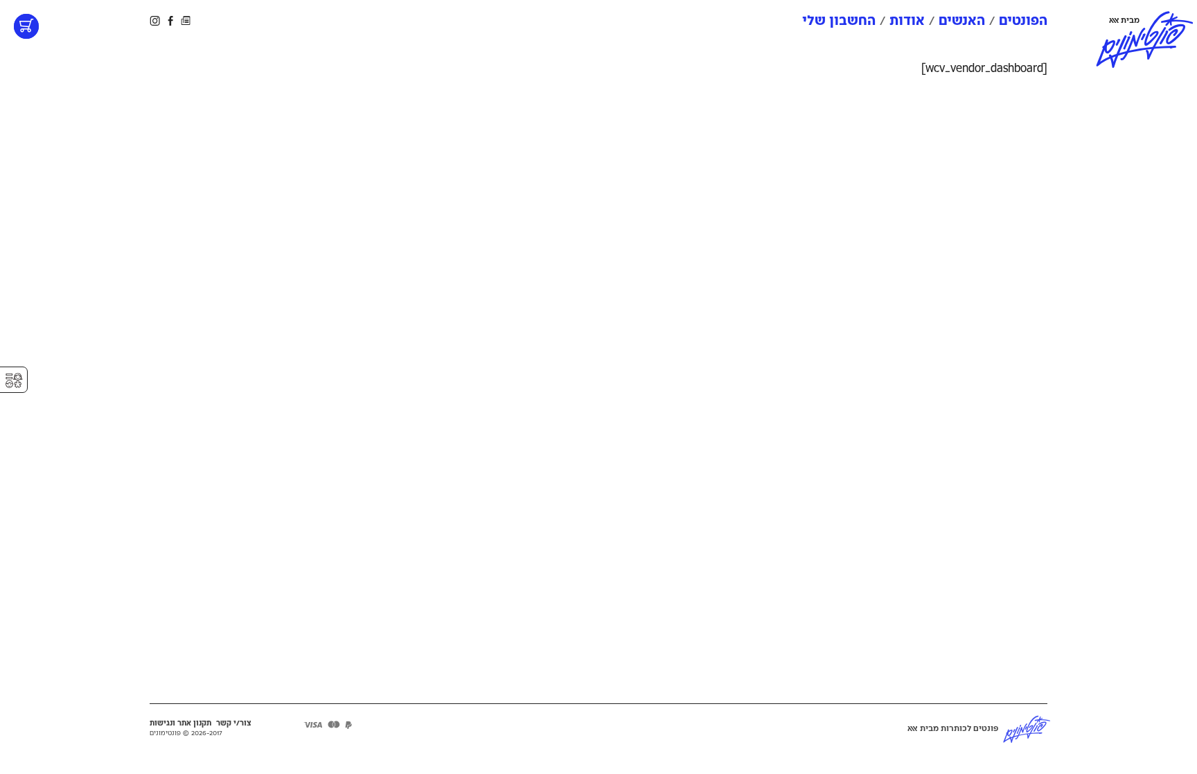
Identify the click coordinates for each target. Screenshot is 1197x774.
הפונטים (1023, 21)
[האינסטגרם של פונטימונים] (155, 20)
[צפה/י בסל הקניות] (26, 26)
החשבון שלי (839, 21)
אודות (907, 21)
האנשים (962, 21)
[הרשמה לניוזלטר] (185, 20)
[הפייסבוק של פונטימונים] (170, 20)
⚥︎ (14, 380)
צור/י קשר (233, 723)
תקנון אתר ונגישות (180, 723)
